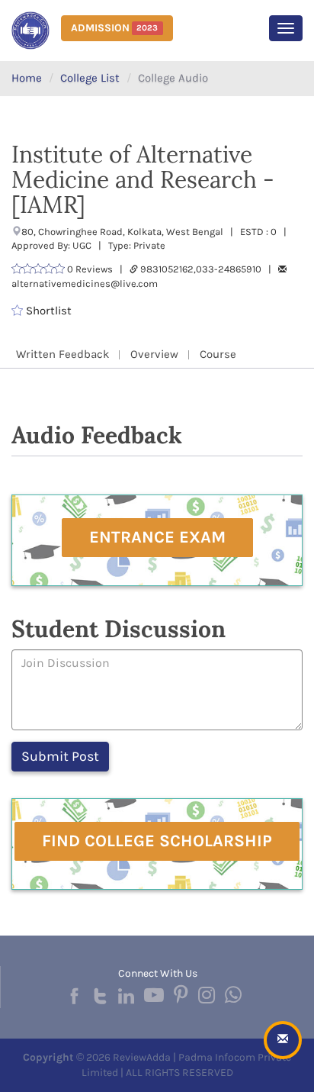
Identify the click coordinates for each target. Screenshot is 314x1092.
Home (26, 78)
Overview (154, 354)
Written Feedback (62, 354)
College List (90, 78)
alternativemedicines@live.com (84, 283)
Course (218, 354)
